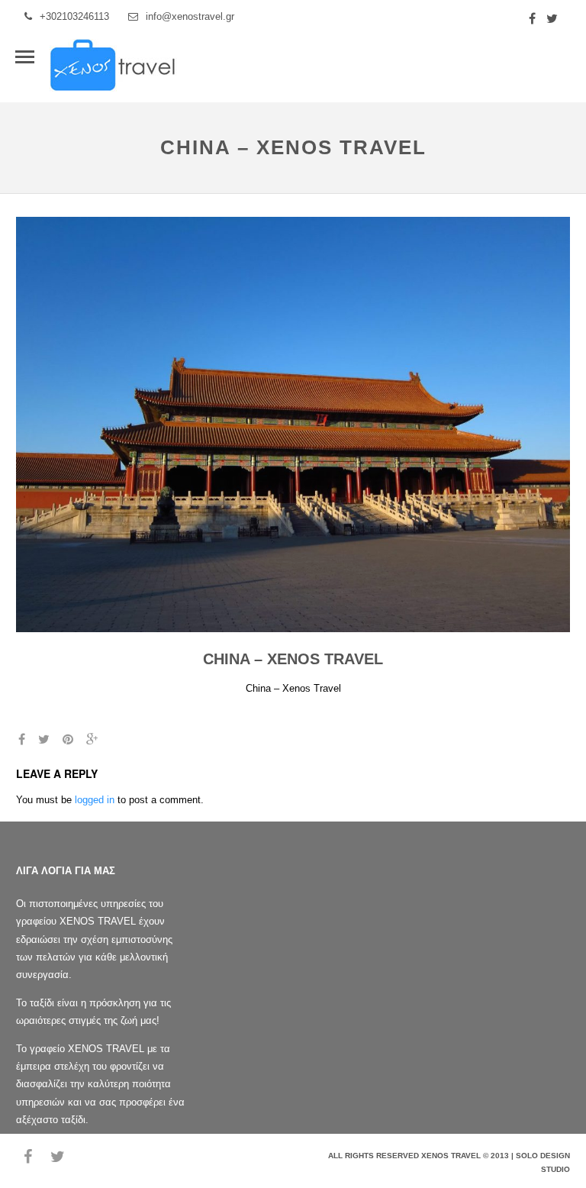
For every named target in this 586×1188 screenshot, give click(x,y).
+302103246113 (74, 16)
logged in (94, 799)
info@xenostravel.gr (190, 16)
